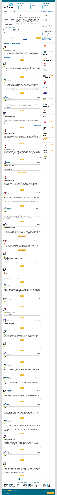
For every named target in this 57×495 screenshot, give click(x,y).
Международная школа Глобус (48, 59)
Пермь (36, 485)
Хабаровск (43, 486)
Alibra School (48, 151)
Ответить (22, 60)
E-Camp (48, 140)
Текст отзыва (5, 32)
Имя (3, 29)
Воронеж (18, 484)
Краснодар (5, 485)
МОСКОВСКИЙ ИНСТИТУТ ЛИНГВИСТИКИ (48, 53)
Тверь (17, 486)
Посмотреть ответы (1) (21, 172)
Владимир (11, 484)
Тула (23, 486)
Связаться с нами (6, 493)
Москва (18, 485)
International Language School (48, 99)
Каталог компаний (43, 11)
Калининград (43, 484)
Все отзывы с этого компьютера (37, 125)
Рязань (49, 485)
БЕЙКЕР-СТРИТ (48, 70)
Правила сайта (51, 11)
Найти (14, 11)
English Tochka (48, 116)
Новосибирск (31, 485)
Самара (5, 486)
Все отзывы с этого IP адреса (37, 157)
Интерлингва (48, 65)
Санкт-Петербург (12, 486)
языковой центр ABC (48, 46)
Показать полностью (7, 57)
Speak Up (48, 82)
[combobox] (17, 30)
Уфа (36, 486)
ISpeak (48, 93)
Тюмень (30, 486)
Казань (36, 484)
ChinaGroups (48, 145)
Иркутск (30, 484)
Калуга (49, 484)
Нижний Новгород (25, 485)
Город (3, 37)
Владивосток (6, 484)
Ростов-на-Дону (44, 485)
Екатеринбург (24, 484)
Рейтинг (47, 11)
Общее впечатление (16, 29)
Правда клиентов (8, 490)
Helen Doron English (48, 105)
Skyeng (48, 88)
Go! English (48, 111)
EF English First (48, 122)
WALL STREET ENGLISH (48, 76)
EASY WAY (48, 128)
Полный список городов (28, 487)
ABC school (48, 157)
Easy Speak (48, 134)
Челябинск (49, 486)
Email (13, 37)
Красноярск (11, 485)
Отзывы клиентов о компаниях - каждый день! (10, 1)
